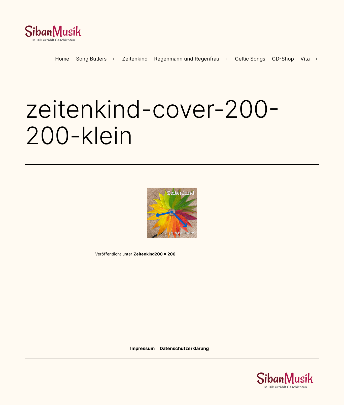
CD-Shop (283, 59)
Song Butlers (91, 59)
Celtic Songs (250, 59)
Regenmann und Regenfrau (186, 59)
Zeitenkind (135, 59)
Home (62, 59)
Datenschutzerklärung (184, 348)
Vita (305, 59)
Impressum (142, 348)
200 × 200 (165, 253)
